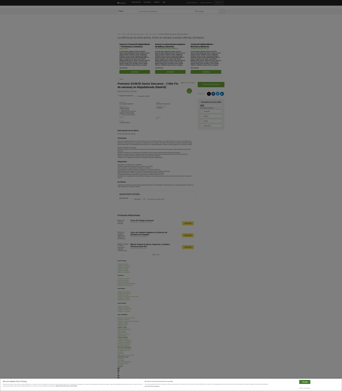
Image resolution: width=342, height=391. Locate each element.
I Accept (305, 382)
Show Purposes (304, 388)
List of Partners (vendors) (152, 386)
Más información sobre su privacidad (66, 386)
